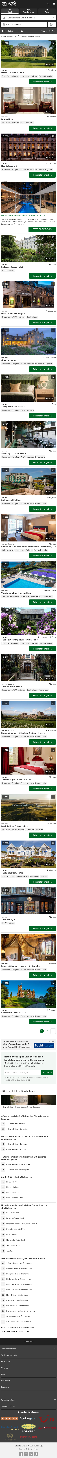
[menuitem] (28, 1355)
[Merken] (53, 43)
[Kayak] (10, 1418)
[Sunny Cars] (28, 1428)
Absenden (47, 1072)
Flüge (47, 12)
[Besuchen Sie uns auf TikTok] (36, 1454)
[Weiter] (53, 1031)
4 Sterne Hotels (14, 1327)
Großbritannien (28, 1327)
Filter (54, 31)
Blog (3, 1374)
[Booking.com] (28, 1419)
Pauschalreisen (28, 12)
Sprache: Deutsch (7, 1400)
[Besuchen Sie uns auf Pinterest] (31, 1454)
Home (3, 1327)
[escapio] (9, 3)
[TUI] (47, 1419)
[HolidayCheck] (10, 1428)
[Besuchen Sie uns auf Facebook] (21, 1454)
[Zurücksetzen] (53, 17)
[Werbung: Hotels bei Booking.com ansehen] (44, 1045)
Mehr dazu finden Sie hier (21, 1080)
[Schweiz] (47, 1428)
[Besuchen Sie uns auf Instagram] (26, 1454)
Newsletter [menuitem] (5, 1381)
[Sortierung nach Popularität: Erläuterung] (21, 31)
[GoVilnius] (28, 1437)
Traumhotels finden (8, 1349)
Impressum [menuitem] (5, 1387)
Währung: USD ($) (8, 1406)
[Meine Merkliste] (48, 3)
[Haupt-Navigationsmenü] (54, 3)
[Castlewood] (10, 1437)
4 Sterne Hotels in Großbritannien (16, 1331)
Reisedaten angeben (42, 81)
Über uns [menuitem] (4, 1368)
